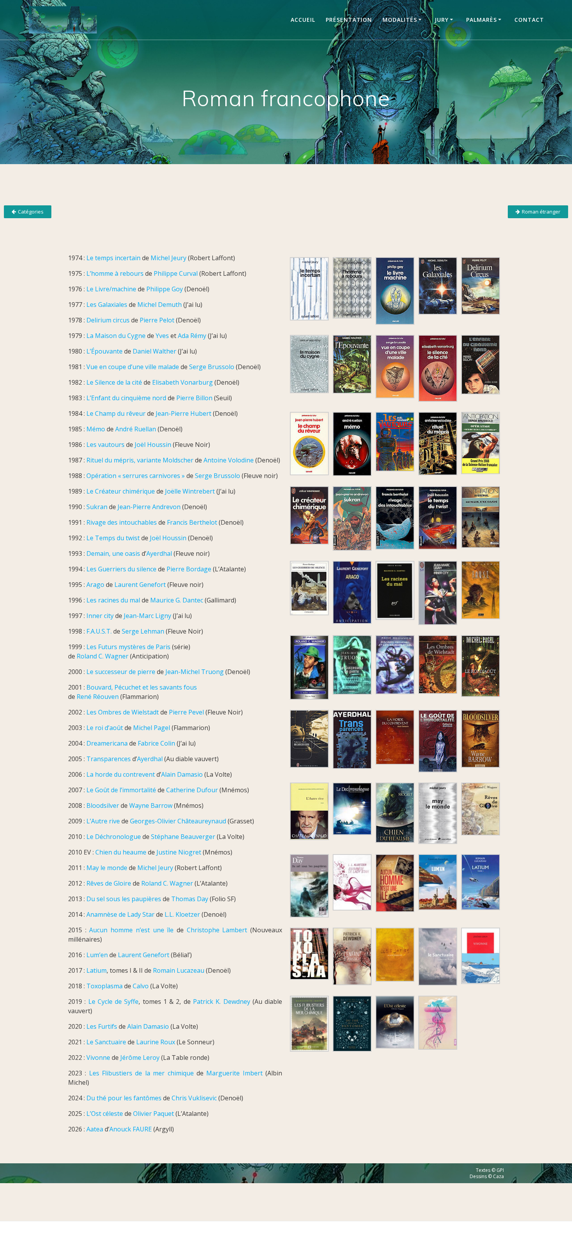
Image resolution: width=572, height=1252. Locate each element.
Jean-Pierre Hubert (183, 413)
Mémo (95, 429)
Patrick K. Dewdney (223, 1001)
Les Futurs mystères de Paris (128, 647)
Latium (96, 970)
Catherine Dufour (192, 790)
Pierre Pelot (157, 320)
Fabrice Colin (156, 743)
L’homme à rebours (115, 273)
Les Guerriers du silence (121, 569)
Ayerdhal (159, 553)
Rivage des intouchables (121, 522)
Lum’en (97, 955)
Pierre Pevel (186, 712)
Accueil (303, 19)
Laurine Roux (155, 1042)
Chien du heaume (120, 852)
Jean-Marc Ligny (147, 615)
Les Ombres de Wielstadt (122, 712)
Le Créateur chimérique (120, 491)
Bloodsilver (102, 805)
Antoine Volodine (229, 460)
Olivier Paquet (153, 1113)
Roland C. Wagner (102, 656)
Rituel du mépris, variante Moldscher (139, 460)
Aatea (94, 1129)
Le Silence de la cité (114, 382)
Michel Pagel (151, 727)
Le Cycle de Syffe (113, 1001)
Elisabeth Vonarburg (182, 382)
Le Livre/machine (111, 289)
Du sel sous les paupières (123, 899)
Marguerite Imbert (234, 1073)
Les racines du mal (113, 600)
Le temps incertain (113, 258)
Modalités (400, 19)
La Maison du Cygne (116, 335)
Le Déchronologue (113, 836)
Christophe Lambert (217, 930)
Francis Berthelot (192, 522)
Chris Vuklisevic (194, 1098)
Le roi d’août (104, 727)
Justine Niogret (178, 852)
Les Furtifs (101, 1026)
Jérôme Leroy (140, 1057)
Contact (529, 19)
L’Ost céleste (104, 1113)
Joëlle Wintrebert (190, 491)
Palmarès (481, 19)
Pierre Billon (194, 398)
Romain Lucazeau (178, 970)
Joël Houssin (153, 444)
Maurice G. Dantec (176, 600)
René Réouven (98, 696)
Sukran (96, 507)
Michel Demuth (159, 304)
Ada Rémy (192, 335)
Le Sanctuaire (106, 1042)
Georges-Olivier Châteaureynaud (178, 821)
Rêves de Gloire (108, 883)
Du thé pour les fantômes (123, 1098)
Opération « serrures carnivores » (135, 475)
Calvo (141, 986)
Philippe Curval (176, 273)
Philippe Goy (164, 289)
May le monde (106, 867)
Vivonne (98, 1057)
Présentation (349, 19)
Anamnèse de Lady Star (120, 914)
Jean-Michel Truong (194, 671)
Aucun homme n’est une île (131, 930)
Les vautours (105, 444)
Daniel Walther (154, 351)
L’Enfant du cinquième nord (126, 398)
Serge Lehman (143, 631)
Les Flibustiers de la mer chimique (141, 1073)
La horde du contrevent (120, 774)
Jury (442, 19)
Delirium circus (108, 320)
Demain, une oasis (113, 553)
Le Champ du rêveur (116, 413)
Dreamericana (107, 743)
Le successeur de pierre (120, 671)
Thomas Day (189, 899)
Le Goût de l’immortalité (121, 790)
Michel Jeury (168, 258)
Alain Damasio (182, 774)
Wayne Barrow (150, 805)
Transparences (108, 759)
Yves (162, 335)
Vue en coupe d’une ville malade (132, 366)
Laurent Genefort (140, 584)
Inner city (100, 615)
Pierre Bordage (189, 569)
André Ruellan (135, 429)
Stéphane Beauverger (183, 836)
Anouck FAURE (130, 1129)
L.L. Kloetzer (182, 914)
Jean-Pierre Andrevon (149, 507)
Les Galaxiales (106, 304)
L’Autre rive (103, 821)
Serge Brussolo (211, 366)
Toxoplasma (104, 986)
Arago (95, 584)
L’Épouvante (104, 351)
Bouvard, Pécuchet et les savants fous (141, 687)
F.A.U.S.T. (99, 631)
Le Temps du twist (113, 538)
